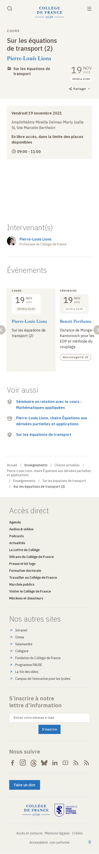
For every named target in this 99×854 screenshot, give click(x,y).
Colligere (22, 651)
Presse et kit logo (22, 564)
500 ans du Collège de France (31, 557)
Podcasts (16, 536)
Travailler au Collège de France (33, 577)
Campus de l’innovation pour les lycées (42, 679)
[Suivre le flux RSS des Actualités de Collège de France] (76, 763)
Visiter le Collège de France (30, 591)
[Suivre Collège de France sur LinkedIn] (55, 763)
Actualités (17, 543)
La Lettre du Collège (24, 550)
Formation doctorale (25, 571)
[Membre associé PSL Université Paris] (66, 810)
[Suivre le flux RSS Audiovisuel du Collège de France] (86, 763)
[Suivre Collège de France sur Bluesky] (44, 763)
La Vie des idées (26, 672)
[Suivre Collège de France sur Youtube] (65, 763)
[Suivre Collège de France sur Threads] (33, 763)
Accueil (12, 465)
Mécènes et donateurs (26, 598)
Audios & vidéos (21, 529)
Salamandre (23, 644)
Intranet (21, 630)
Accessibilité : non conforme (49, 842)
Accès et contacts (29, 833)
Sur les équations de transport (43, 434)
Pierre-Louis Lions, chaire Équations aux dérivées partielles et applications (51, 421)
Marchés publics (21, 584)
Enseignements (24, 481)
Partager (79, 89)
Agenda (15, 522)
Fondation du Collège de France (38, 658)
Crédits (77, 833)
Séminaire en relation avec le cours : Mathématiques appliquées (48, 404)
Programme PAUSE (28, 665)
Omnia (19, 637)
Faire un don (24, 785)
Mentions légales (57, 833)
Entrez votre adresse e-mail (34, 718)
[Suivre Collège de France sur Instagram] (23, 763)
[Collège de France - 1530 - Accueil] (49, 12)
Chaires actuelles (67, 465)
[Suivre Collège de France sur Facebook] (12, 763)
